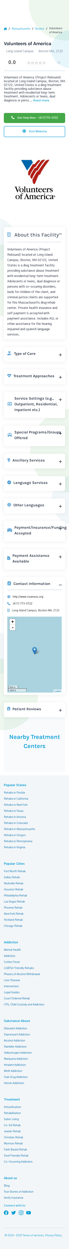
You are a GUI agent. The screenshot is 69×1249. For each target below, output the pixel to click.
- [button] (12, 627)
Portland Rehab (13, 920)
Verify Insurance (13, 1198)
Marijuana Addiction (16, 1059)
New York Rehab (14, 914)
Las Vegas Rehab (14, 901)
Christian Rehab (13, 1137)
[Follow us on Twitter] (13, 1212)
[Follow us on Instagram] (21, 1212)
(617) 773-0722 (22, 603)
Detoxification (12, 1107)
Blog (7, 1185)
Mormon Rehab (13, 1143)
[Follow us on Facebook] (6, 1212)
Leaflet (57, 691)
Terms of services (33, 1235)
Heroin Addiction (14, 1083)
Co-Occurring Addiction (18, 1162)
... (39, 100)
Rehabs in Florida (14, 792)
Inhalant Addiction (15, 1065)
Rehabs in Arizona (15, 817)
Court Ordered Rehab (17, 998)
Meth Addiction (13, 1071)
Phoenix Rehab (13, 908)
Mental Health (12, 950)
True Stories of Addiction (19, 1192)
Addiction (11, 942)
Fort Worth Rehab (15, 871)
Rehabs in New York (16, 805)
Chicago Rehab (13, 926)
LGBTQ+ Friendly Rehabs (19, 968)
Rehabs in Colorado (16, 823)
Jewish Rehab (12, 1131)
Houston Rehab (13, 889)
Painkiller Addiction (15, 1046)
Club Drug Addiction (16, 1077)
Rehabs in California (16, 799)
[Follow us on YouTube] (28, 1212)
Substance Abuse (17, 1021)
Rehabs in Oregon (15, 835)
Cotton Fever (12, 962)
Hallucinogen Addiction (18, 1053)
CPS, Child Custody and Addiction (24, 1004)
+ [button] (12, 621)
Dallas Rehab (12, 877)
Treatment (12, 1099)
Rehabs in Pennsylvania (18, 841)
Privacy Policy (53, 1235)
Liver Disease (12, 980)
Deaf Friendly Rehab (16, 1155)
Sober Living (11, 1119)
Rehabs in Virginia (14, 847)
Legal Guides (12, 992)
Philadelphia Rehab (15, 895)
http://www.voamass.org (28, 597)
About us (10, 1178)
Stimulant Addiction (15, 1028)
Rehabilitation (12, 1113)
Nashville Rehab (13, 883)
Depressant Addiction (17, 1034)
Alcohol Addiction (14, 1040)
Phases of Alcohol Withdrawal (22, 974)
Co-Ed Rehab (12, 1125)
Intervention (11, 986)
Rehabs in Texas (13, 811)
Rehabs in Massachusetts (19, 829)
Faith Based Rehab (15, 1149)
